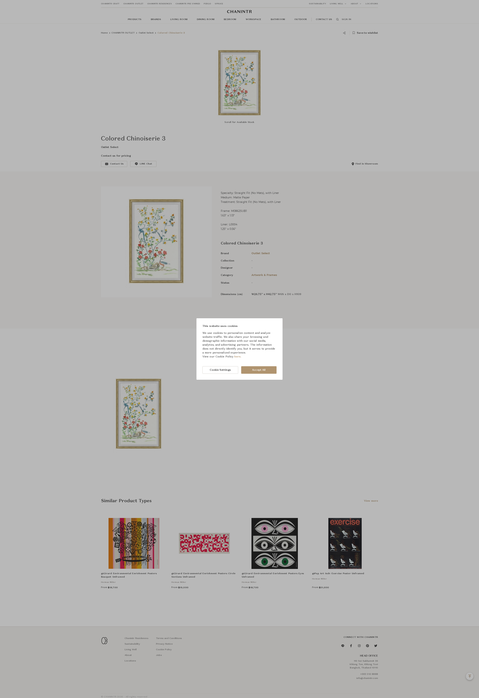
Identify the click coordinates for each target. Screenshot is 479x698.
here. (237, 356)
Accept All (259, 370)
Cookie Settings (220, 370)
